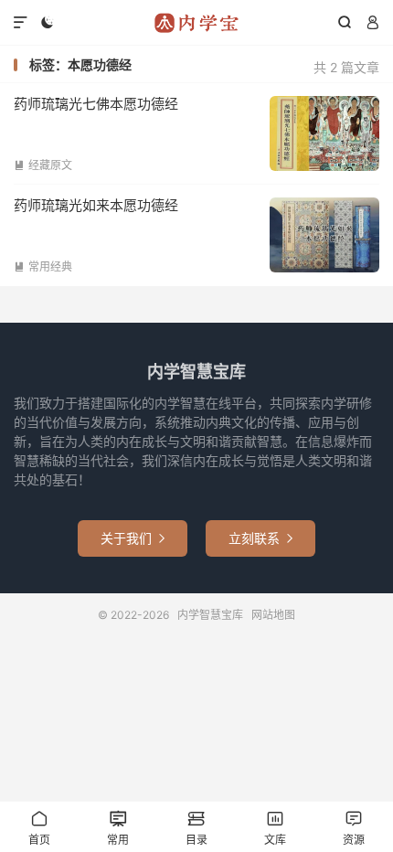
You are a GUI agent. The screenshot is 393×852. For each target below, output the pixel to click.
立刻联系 (260, 538)
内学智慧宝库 (196, 23)
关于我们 (133, 538)
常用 (118, 828)
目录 (196, 828)
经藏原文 (43, 165)
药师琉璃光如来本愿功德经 (96, 205)
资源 (354, 828)
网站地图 (273, 615)
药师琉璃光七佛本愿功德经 (96, 103)
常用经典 (43, 266)
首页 (39, 828)
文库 (275, 828)
